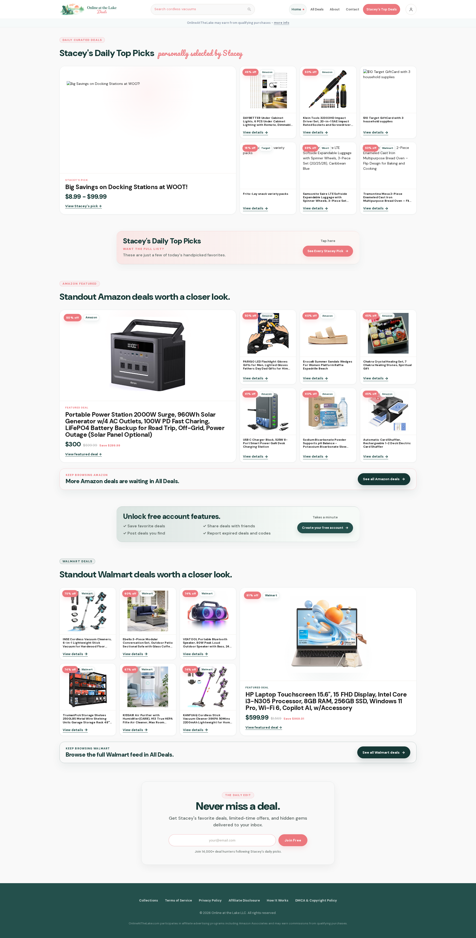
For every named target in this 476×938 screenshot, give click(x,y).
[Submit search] (249, 9)
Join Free (293, 840)
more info (281, 23)
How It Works (277, 900)
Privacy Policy (210, 900)
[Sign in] (411, 9)
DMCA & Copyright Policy (316, 900)
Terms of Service (178, 900)
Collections (148, 900)
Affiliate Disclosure (244, 900)
